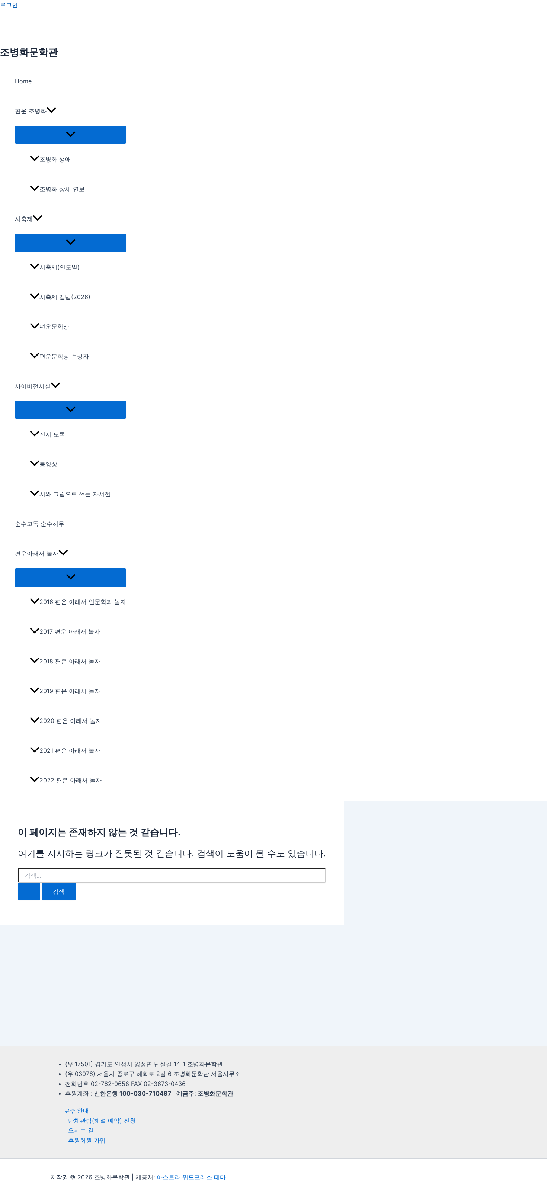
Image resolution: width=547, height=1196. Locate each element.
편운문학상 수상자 (64, 356)
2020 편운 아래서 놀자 (70, 720)
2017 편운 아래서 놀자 (69, 631)
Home (23, 81)
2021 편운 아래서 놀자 (69, 750)
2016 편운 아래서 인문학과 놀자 (82, 601)
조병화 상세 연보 (62, 189)
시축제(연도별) (59, 267)
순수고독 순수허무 (39, 523)
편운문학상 (54, 326)
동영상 (48, 464)
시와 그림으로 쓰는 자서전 (75, 494)
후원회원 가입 (87, 1140)
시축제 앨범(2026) (64, 296)
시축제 (24, 218)
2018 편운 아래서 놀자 (69, 661)
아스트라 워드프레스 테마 (191, 1177)
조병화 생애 (55, 159)
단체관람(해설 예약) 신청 (102, 1120)
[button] (51, 111)
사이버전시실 (33, 386)
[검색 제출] (29, 891)
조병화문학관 (29, 52)
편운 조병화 (31, 111)
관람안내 (77, 1110)
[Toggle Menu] (70, 135)
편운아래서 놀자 (36, 553)
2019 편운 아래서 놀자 (69, 691)
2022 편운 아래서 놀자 (70, 780)
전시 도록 (52, 434)
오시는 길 (81, 1130)
